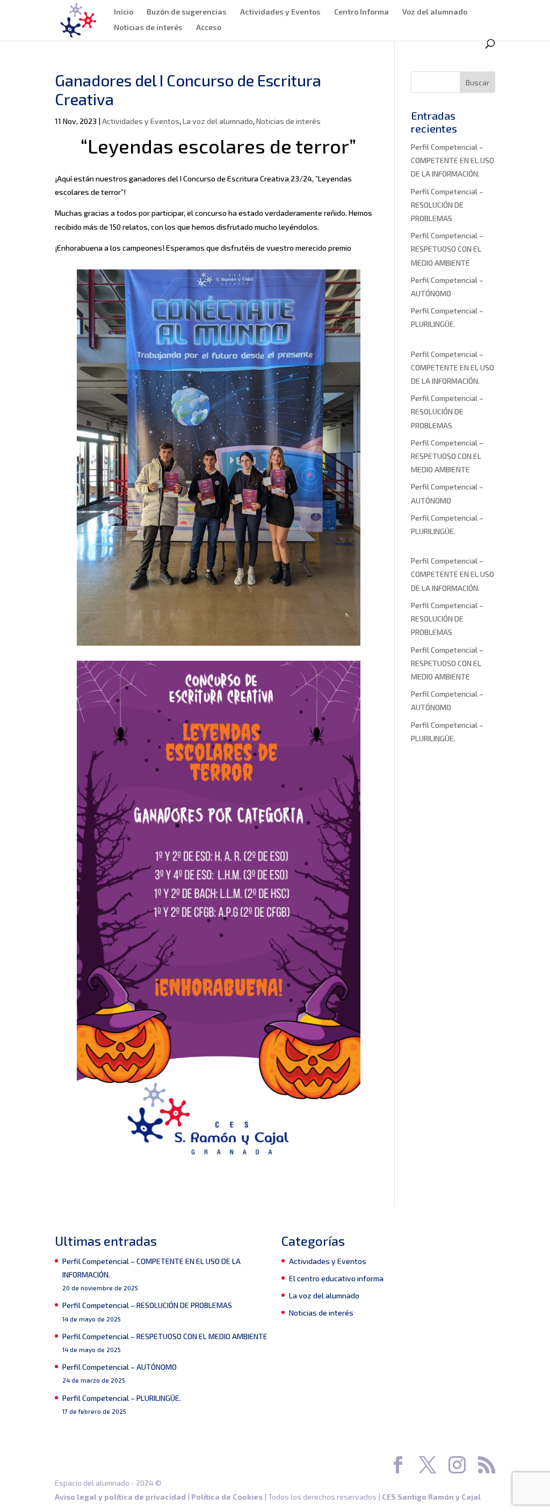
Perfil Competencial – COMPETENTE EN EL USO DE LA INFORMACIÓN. (452, 160)
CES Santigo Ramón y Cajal (431, 1496)
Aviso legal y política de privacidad (120, 1496)
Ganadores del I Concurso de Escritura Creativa (188, 89)
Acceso (208, 28)
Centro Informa (361, 12)
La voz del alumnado (218, 121)
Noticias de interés (148, 28)
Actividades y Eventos (280, 12)
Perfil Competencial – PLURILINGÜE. (121, 1398)
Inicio (123, 12)
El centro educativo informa (336, 1278)
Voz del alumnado (434, 12)
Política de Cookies (227, 1496)
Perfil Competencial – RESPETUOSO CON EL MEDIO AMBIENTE (447, 249)
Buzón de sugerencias (187, 12)
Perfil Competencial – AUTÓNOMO (119, 1366)
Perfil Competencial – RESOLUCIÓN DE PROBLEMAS (447, 205)
